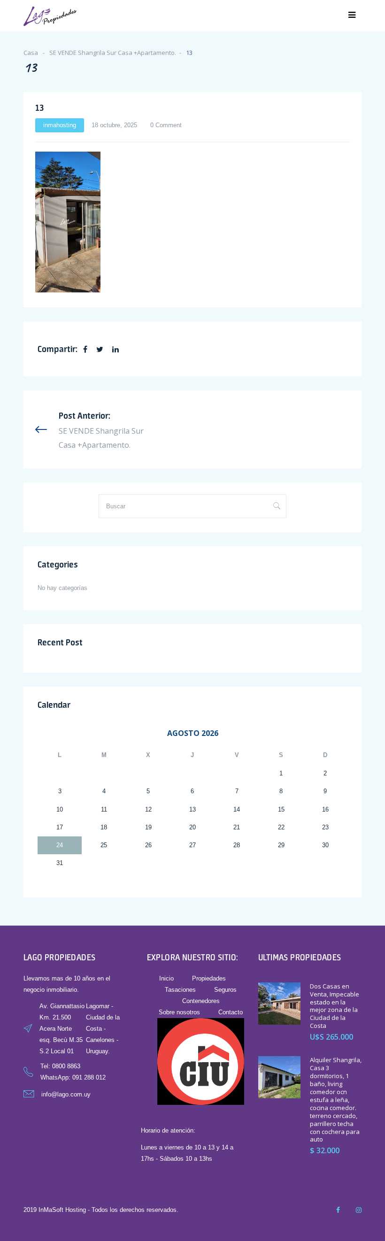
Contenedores (201, 1000)
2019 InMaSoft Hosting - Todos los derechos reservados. (100, 1209)
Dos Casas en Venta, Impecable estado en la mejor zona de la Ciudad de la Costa (334, 1006)
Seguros (225, 989)
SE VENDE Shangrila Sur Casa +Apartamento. (112, 52)
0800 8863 (66, 1066)
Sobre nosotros (179, 1012)
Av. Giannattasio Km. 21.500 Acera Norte (62, 1017)
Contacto (230, 1012)
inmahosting (59, 125)
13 (39, 107)
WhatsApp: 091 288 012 (73, 1077)
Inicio (166, 978)
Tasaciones (180, 989)
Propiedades (209, 978)
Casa (30, 52)
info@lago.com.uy (66, 1094)
